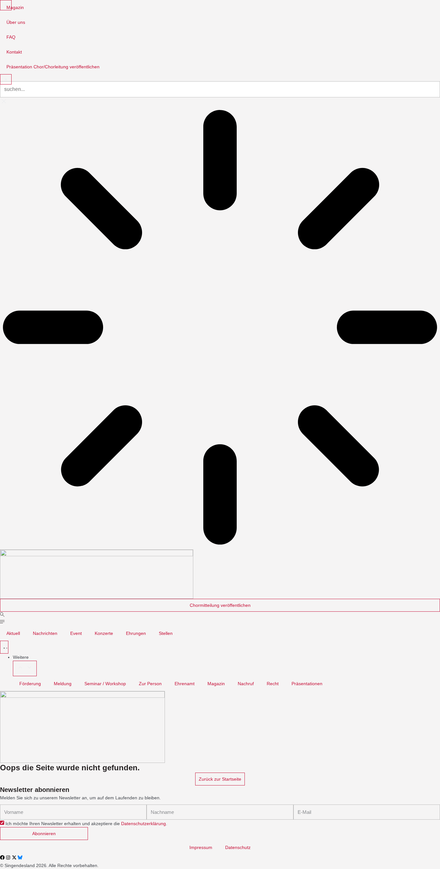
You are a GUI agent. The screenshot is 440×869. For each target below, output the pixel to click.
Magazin (216, 683)
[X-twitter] (14, 857)
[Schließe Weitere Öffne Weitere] (25, 668)
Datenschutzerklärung (143, 823)
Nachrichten (45, 633)
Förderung (30, 683)
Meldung (63, 683)
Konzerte (104, 633)
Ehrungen (136, 633)
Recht (273, 683)
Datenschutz (238, 847)
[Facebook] (2, 857)
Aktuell (13, 633)
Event (76, 633)
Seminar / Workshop (105, 683)
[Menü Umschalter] (4, 647)
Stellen (166, 633)
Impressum (200, 847)
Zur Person (150, 683)
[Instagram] (8, 857)
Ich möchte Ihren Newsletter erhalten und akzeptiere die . (86, 823)
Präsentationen (307, 683)
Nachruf (246, 683)
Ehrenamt (185, 683)
